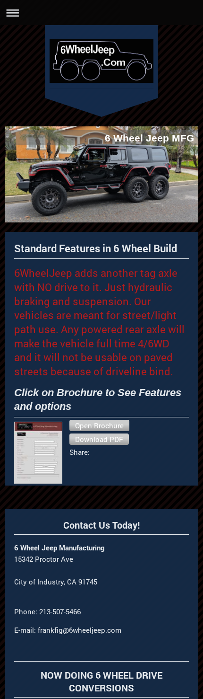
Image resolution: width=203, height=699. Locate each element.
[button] (99, 425)
